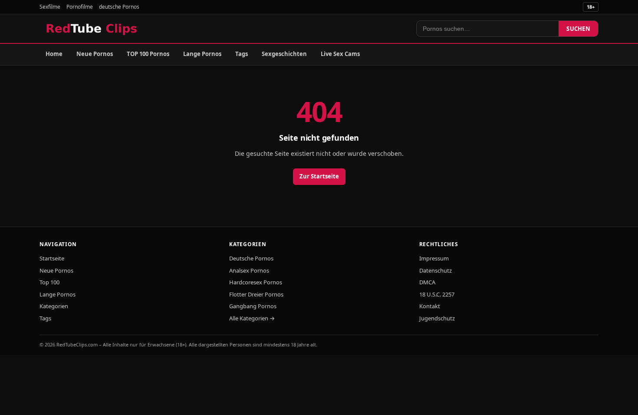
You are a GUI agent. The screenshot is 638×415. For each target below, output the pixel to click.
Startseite (51, 258)
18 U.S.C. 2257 (436, 294)
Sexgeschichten (284, 54)
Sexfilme (49, 6)
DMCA (427, 282)
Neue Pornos (94, 54)
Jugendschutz (437, 318)
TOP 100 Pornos (148, 54)
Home (54, 54)
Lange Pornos (202, 54)
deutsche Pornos (119, 6)
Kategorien (53, 306)
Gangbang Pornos (252, 306)
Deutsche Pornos (251, 258)
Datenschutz (435, 270)
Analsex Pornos (249, 270)
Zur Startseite (319, 176)
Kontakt (429, 306)
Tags (241, 54)
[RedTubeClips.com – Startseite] (92, 28)
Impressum (434, 258)
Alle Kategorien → (252, 318)
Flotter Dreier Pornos (256, 294)
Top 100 (49, 282)
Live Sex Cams (340, 54)
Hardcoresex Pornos (255, 282)
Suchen (578, 29)
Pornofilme (79, 6)
